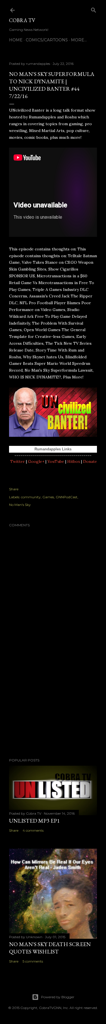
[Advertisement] (53, 708)
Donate (90, 461)
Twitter (17, 461)
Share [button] (13, 489)
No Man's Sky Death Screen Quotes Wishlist (50, 947)
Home (16, 39)
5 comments (33, 961)
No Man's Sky (20, 505)
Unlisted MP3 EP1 (34, 820)
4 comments (33, 830)
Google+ (36, 461)
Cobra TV (22, 20)
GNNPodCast (66, 497)
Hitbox (73, 461)
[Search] (93, 8)
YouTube (55, 461)
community (31, 497)
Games (48, 497)
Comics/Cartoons (47, 39)
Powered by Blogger (57, 997)
